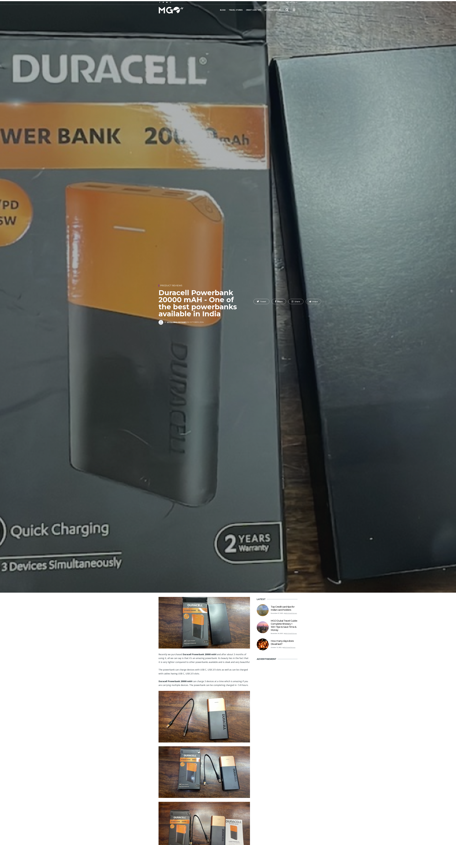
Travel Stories (236, 10)
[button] (261, 301)
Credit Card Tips (253, 10)
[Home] (171, 10)
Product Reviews (171, 285)
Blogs (223, 10)
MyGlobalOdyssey (176, 322)
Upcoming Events (272, 10)
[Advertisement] (228, 33)
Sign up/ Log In (291, 2)
